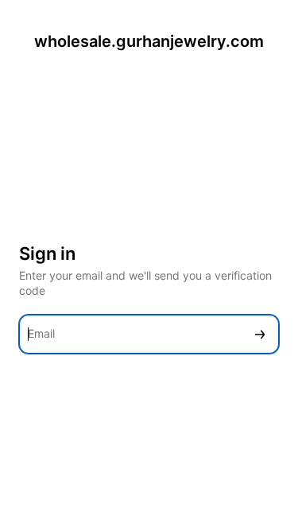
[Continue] (259, 334)
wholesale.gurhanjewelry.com (149, 41)
